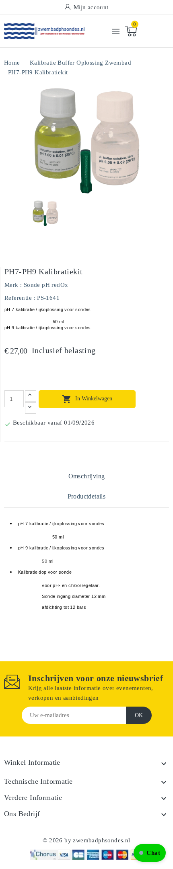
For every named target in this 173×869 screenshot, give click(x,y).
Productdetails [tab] (87, 496)
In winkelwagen (87, 399)
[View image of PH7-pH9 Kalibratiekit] (45, 213)
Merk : (13, 285)
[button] (150, 853)
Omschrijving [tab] (86, 476)
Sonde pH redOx (46, 285)
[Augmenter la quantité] (30, 396)
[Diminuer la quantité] (30, 408)
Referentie (18, 298)
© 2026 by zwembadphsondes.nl (86, 840)
